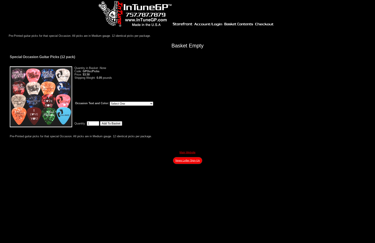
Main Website (187, 152)
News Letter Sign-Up (187, 160)
